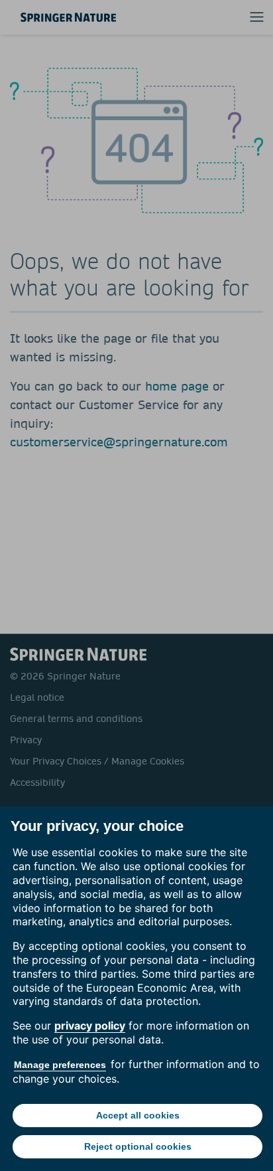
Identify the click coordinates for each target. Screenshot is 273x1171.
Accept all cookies (138, 1115)
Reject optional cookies (137, 1146)
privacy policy (89, 1025)
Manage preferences (60, 1064)
